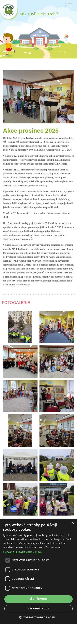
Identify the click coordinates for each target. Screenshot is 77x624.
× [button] (72, 522)
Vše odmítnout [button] (38, 608)
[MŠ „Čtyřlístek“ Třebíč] (9, 10)
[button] (38, 552)
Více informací (53, 547)
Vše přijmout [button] (39, 599)
